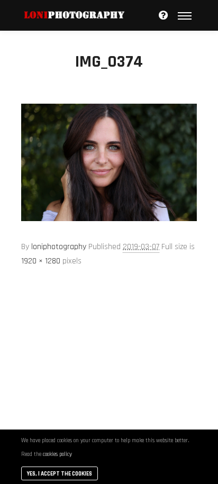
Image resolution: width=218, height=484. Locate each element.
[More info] (162, 15)
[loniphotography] (74, 15)
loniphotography (58, 246)
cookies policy (57, 454)
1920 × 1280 (40, 261)
